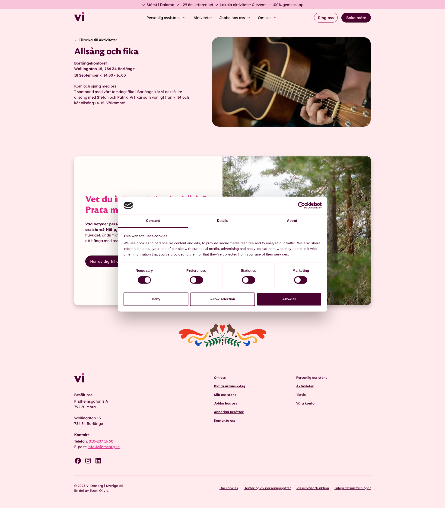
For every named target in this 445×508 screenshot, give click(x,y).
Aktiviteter (203, 17)
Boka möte (356, 17)
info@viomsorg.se (104, 446)
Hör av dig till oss (106, 261)
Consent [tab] (153, 221)
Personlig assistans (311, 377)
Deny (156, 299)
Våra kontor (306, 403)
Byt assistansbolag (229, 386)
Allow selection (222, 299)
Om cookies (228, 488)
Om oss (220, 377)
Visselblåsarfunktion (312, 488)
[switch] (196, 280)
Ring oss (326, 17)
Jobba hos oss (225, 403)
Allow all (289, 299)
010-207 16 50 (101, 441)
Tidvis (301, 395)
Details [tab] (222, 221)
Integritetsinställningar (352, 488)
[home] (91, 17)
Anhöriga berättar (229, 412)
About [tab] (292, 221)
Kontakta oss (224, 420)
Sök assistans (225, 395)
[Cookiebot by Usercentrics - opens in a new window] (301, 205)
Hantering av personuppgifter (267, 488)
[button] (166, 17)
